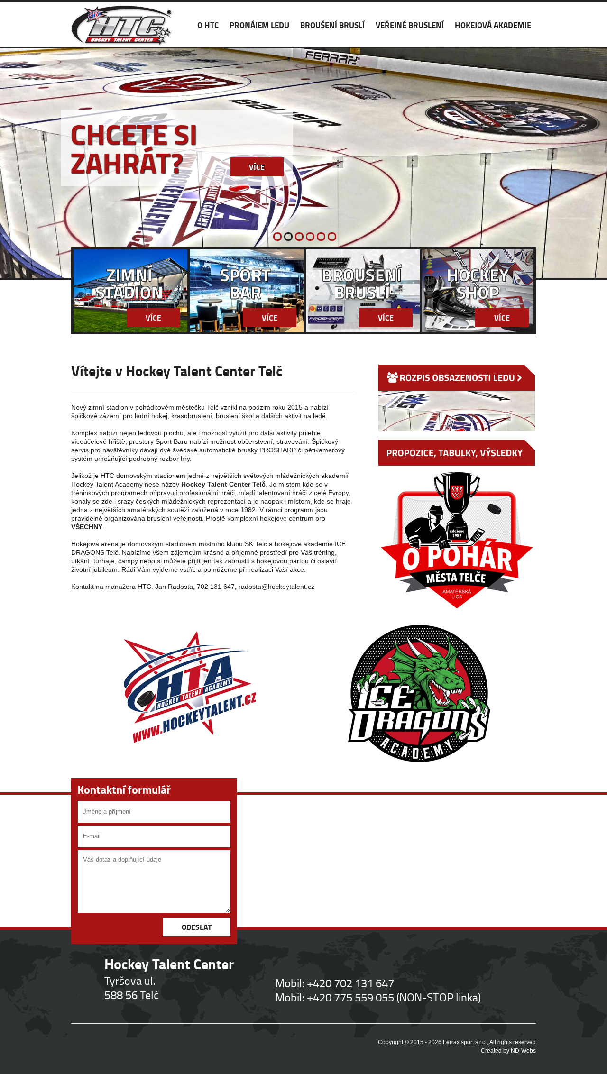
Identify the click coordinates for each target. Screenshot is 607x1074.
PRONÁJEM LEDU (259, 25)
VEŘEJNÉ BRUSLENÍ (410, 25)
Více (257, 166)
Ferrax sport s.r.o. (465, 1042)
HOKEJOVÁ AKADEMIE (493, 25)
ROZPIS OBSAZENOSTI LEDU (456, 398)
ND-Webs (523, 1050)
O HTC (208, 25)
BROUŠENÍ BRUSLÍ (332, 25)
